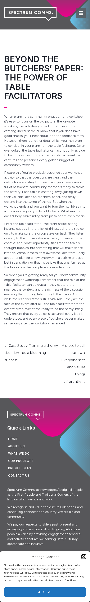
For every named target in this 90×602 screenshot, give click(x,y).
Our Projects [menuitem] (20, 461)
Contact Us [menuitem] (19, 475)
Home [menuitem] (13, 439)
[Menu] (81, 13)
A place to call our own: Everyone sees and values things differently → (73, 347)
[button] (84, 557)
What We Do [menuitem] (19, 453)
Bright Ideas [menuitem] (19, 468)
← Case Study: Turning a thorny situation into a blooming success (31, 347)
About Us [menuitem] (16, 446)
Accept (45, 592)
